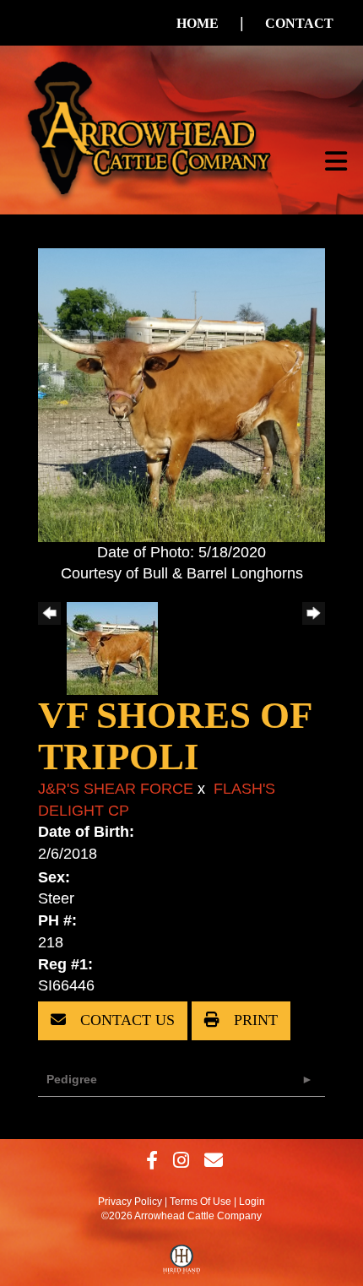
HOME (197, 23)
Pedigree (71, 1079)
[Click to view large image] (181, 393)
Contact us (125, 1020)
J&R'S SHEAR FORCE (115, 788)
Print (254, 1020)
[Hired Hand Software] (182, 1263)
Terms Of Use (200, 1201)
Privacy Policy (130, 1201)
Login (252, 1201)
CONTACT (299, 23)
